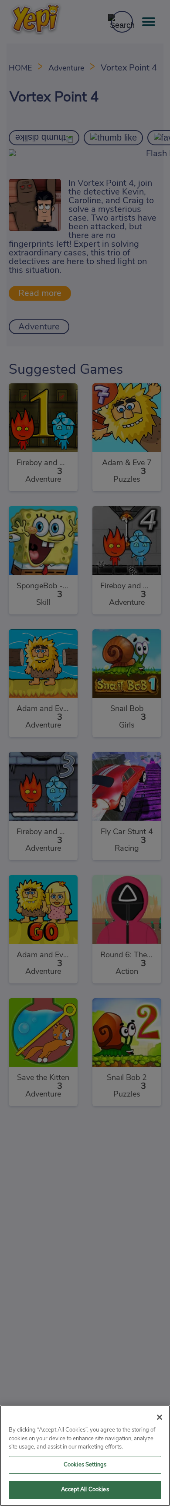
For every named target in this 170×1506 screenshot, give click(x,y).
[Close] (159, 1417)
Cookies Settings (85, 1465)
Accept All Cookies (85, 1490)
